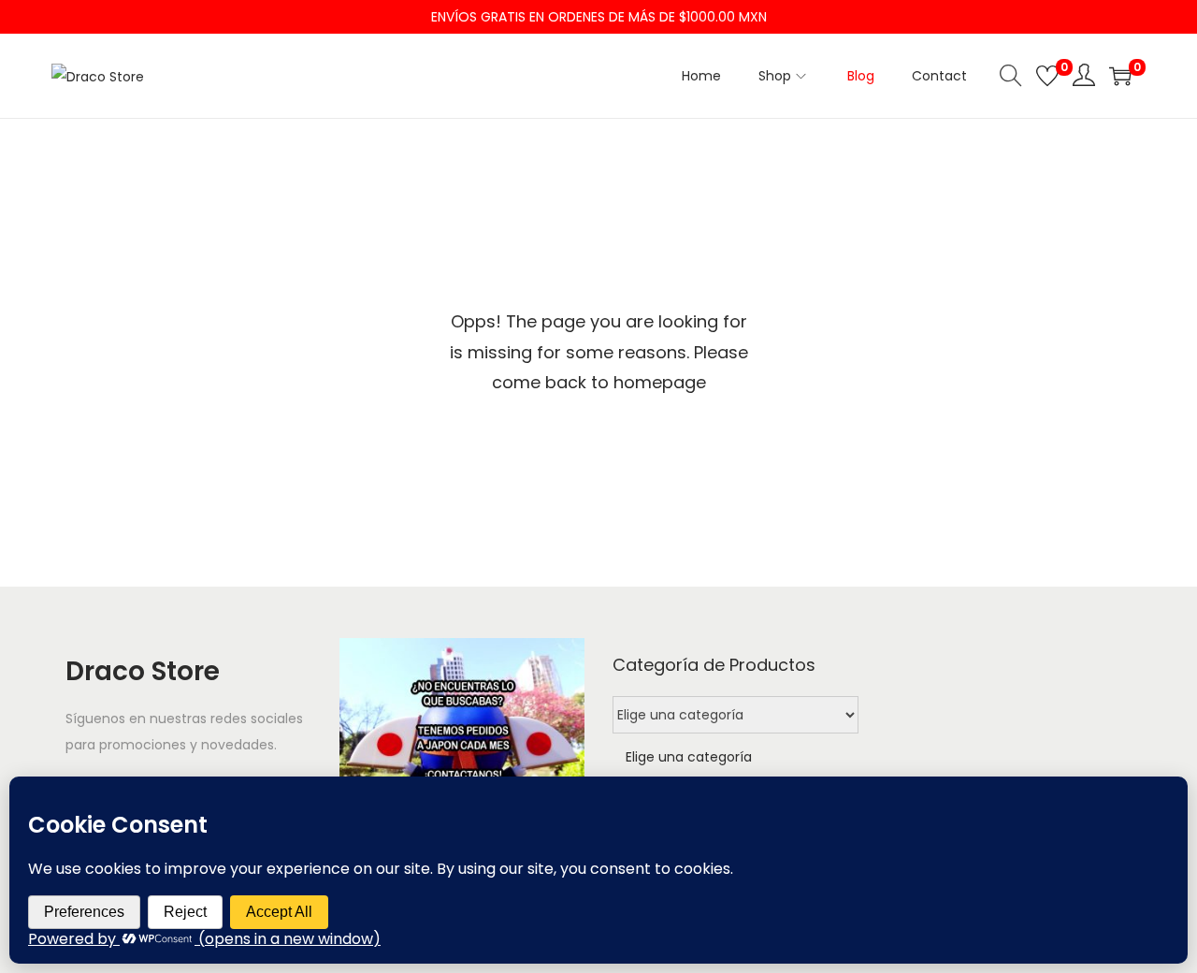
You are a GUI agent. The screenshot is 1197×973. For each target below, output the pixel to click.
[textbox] (689, 757)
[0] (1047, 76)
